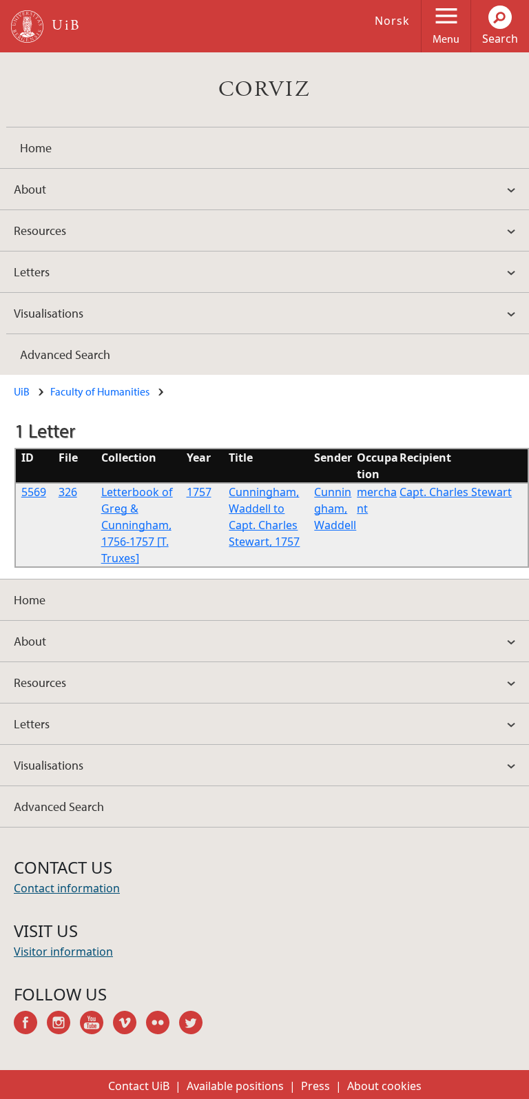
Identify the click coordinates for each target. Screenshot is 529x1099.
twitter (195, 1024)
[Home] (27, 26)
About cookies (384, 1085)
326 (68, 492)
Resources (40, 230)
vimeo (129, 1024)
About (30, 189)
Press (315, 1085)
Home (36, 148)
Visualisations (48, 313)
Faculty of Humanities (99, 391)
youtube (96, 1024)
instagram (63, 1024)
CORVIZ (264, 89)
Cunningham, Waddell (335, 508)
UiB (22, 391)
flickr (162, 1024)
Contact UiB (138, 1085)
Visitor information (63, 951)
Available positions (235, 1085)
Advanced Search (65, 354)
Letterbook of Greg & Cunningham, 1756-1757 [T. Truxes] (137, 525)
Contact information (67, 888)
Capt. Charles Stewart (456, 492)
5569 (33, 492)
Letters (32, 272)
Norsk (392, 20)
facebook (30, 1024)
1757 (199, 492)
